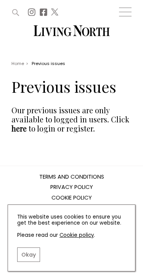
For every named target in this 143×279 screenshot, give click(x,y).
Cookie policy (76, 235)
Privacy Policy (71, 187)
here (19, 128)
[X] (55, 14)
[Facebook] (44, 14)
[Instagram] (32, 14)
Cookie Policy (71, 198)
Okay (28, 254)
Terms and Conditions (71, 177)
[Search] (15, 12)
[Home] (72, 31)
